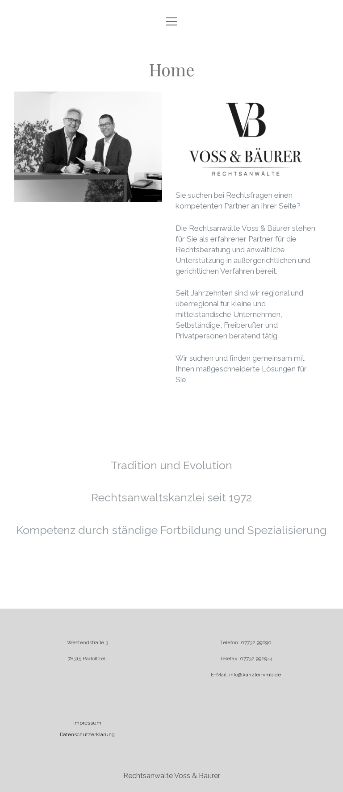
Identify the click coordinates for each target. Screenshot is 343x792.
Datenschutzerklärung (87, 734)
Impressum (87, 723)
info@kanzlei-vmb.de (254, 674)
